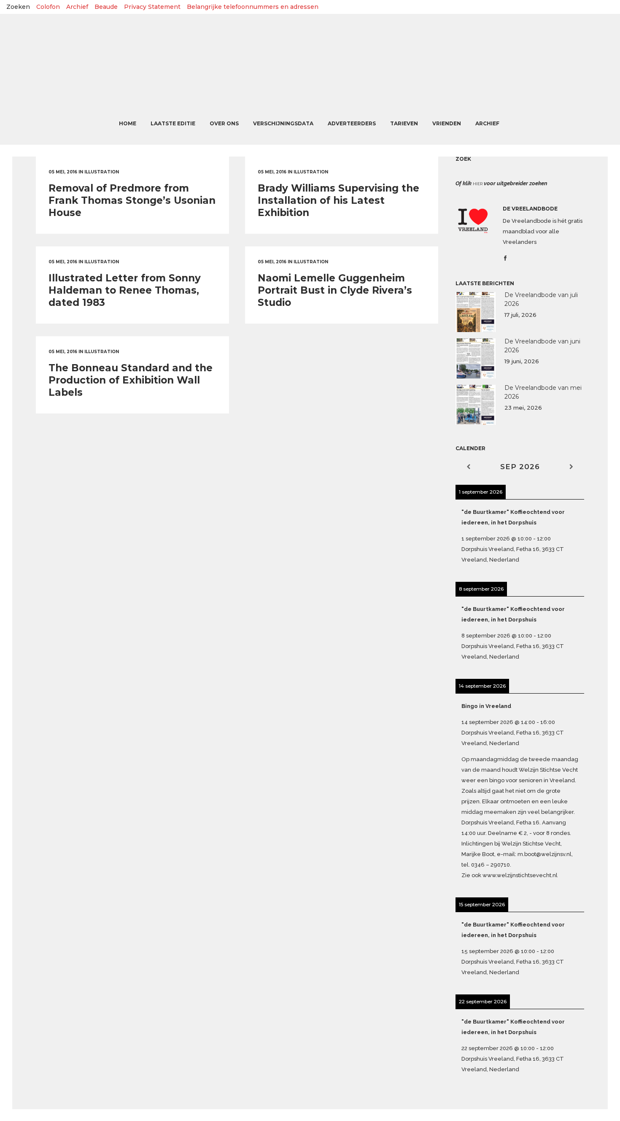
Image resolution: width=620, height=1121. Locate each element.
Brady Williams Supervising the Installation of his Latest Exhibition (338, 200)
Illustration (101, 172)
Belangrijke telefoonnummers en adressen (252, 7)
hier (478, 183)
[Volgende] (571, 467)
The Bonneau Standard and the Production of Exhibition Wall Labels (131, 380)
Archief (77, 7)
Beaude (106, 7)
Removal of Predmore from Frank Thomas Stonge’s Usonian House (132, 200)
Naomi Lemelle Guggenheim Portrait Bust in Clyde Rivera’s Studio (335, 290)
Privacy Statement (152, 7)
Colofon (48, 7)
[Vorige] (468, 467)
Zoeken (18, 7)
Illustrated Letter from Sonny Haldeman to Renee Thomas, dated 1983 (125, 290)
